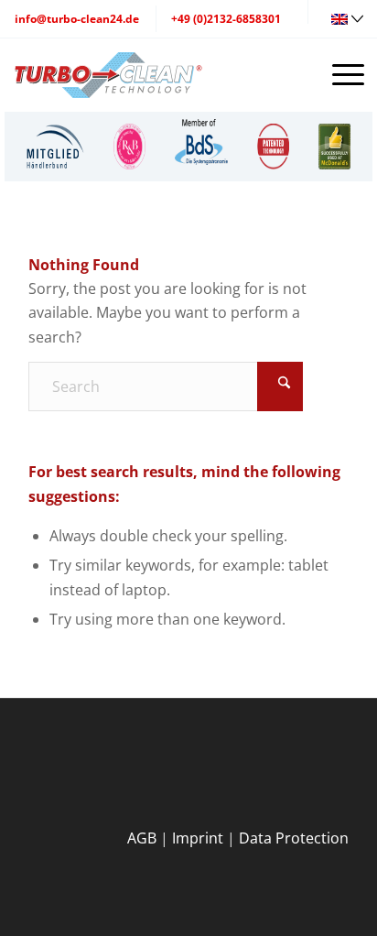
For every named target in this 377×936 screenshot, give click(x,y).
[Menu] (347, 74)
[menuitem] (55, 146)
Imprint (197, 838)
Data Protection (294, 838)
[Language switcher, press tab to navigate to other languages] (349, 17)
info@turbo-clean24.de (77, 19)
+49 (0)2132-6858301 (226, 19)
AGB (141, 838)
